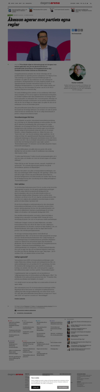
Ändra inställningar (63, 387)
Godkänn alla (36, 387)
